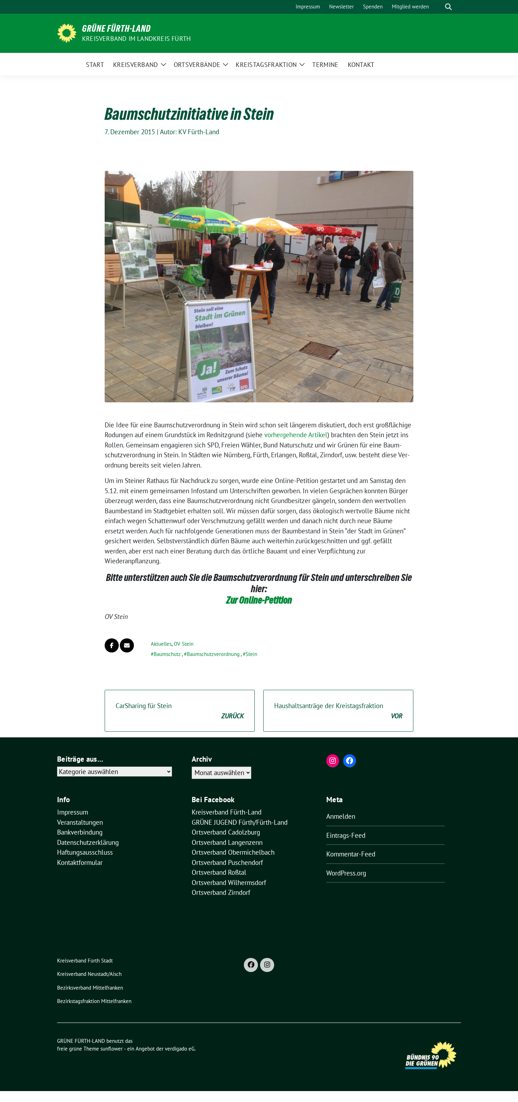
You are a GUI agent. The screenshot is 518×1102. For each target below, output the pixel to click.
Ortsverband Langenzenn (227, 842)
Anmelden (340, 816)
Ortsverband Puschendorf (227, 862)
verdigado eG (180, 1048)
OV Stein (183, 643)
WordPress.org (346, 873)
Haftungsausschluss (85, 852)
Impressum (72, 812)
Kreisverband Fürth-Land (226, 812)
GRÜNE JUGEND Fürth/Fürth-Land (240, 822)
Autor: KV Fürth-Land (189, 132)
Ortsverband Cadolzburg (226, 832)
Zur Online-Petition (259, 600)
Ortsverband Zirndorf (221, 892)
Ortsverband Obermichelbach (233, 852)
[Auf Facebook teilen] (112, 645)
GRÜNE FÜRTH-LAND (116, 28)
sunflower (111, 1048)
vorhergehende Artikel (295, 435)
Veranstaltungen (80, 822)
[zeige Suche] (448, 7)
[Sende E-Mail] (127, 645)
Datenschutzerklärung (88, 842)
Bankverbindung (80, 832)
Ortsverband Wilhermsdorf (229, 882)
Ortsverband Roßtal (219, 872)
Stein (251, 654)
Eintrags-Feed (345, 835)
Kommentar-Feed (350, 854)
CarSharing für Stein (180, 710)
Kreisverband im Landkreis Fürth (136, 39)
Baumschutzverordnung (213, 654)
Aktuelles (161, 643)
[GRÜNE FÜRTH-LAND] (66, 32)
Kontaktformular (80, 862)
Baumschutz (167, 654)
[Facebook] (251, 965)
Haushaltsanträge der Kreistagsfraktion (338, 710)
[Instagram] (267, 965)
